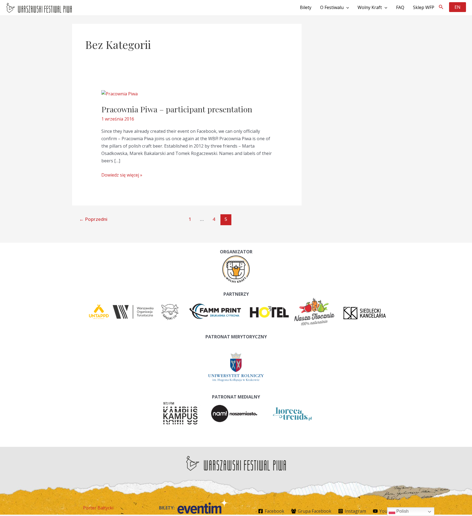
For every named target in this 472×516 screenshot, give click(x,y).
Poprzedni (93, 219)
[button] (441, 7)
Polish (402, 511)
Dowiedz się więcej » (121, 175)
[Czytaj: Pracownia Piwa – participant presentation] (119, 93)
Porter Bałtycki (98, 508)
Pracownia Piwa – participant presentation (176, 109)
